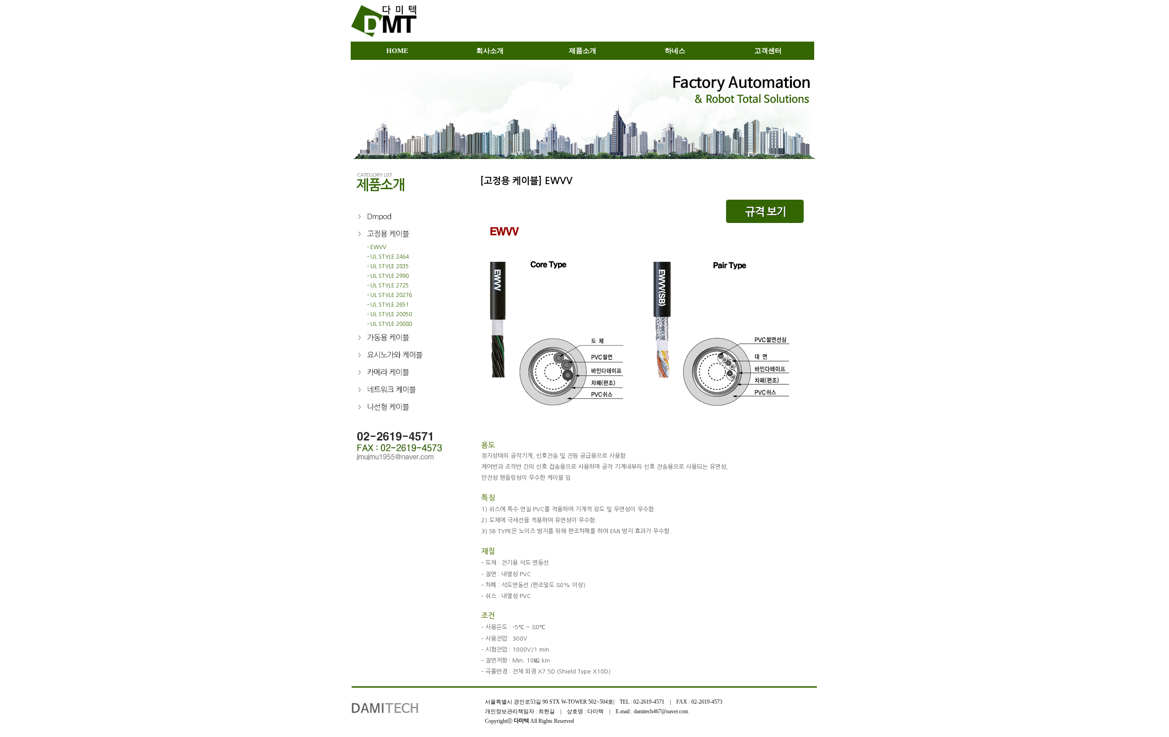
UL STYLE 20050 (391, 314)
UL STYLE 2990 (389, 276)
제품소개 (582, 50)
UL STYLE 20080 (391, 324)
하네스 (675, 50)
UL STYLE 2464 (389, 257)
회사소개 (490, 50)
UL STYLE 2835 (389, 266)
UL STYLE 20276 (391, 295)
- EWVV (368, 247)
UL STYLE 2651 (389, 305)
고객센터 (768, 50)
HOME (397, 50)
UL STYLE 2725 (389, 285)
